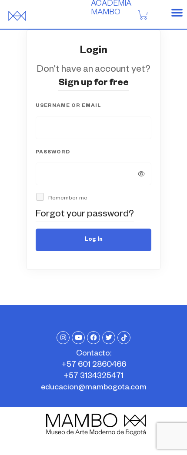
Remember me (67, 199)
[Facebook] (93, 337)
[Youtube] (78, 337)
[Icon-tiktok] (123, 337)
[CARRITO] (142, 14)
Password (53, 153)
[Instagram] (63, 337)
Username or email (68, 106)
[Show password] (141, 174)
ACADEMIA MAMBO (111, 8)
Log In (94, 240)
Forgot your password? (85, 215)
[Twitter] (108, 337)
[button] (177, 12)
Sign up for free (93, 84)
